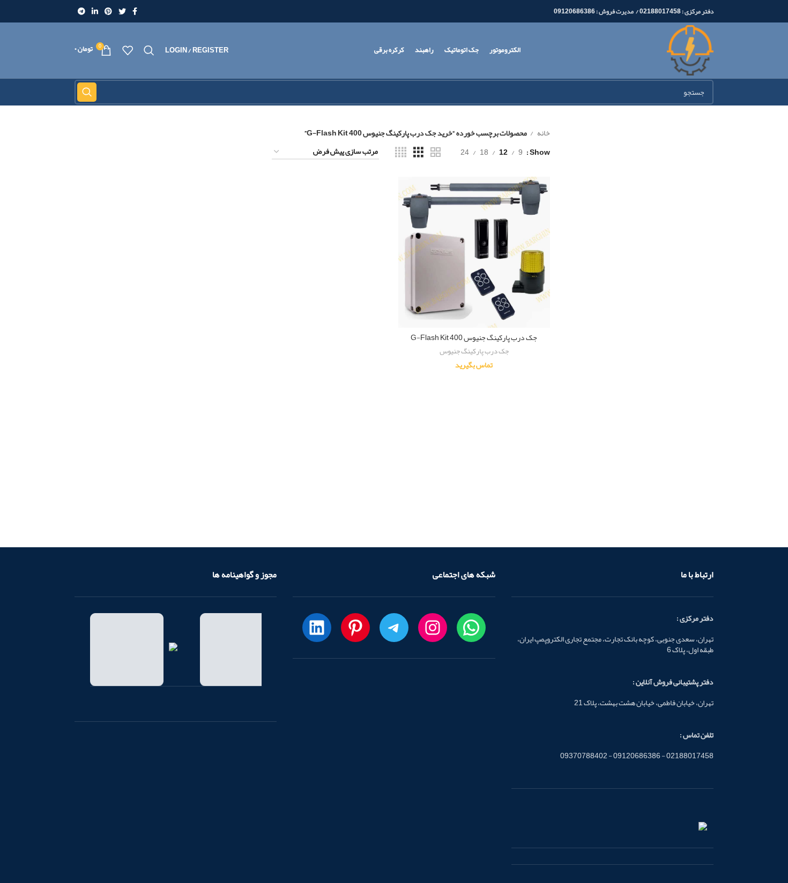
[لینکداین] (316, 627)
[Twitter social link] (122, 11)
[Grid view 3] (418, 152)
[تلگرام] (394, 627)
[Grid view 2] (435, 152)
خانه (543, 133)
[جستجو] (149, 50)
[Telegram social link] (81, 11)
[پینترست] (355, 627)
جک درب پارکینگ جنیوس (474, 351)
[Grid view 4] (400, 152)
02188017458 (660, 11)
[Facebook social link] (134, 11)
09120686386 (574, 11)
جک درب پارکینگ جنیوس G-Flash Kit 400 (474, 337)
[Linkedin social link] (94, 11)
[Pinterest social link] (108, 11)
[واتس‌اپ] (471, 627)
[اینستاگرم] (432, 627)
